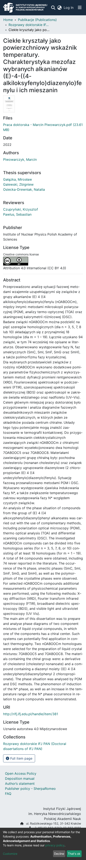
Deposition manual (19, 778)
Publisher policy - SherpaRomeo (30, 788)
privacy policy (54, 845)
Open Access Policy (20, 773)
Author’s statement (20, 783)
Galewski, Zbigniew (18, 184)
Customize (10, 853)
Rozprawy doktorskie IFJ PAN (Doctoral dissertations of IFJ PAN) (29, 25)
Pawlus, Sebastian (17, 214)
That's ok (74, 853)
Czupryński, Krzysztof (20, 209)
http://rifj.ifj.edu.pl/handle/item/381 (30, 714)
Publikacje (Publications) (37, 20)
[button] (59, 7)
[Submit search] (53, 7)
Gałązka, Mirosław (17, 179)
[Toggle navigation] (80, 8)
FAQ (8, 793)
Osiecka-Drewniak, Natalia (24, 189)
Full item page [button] (20, 758)
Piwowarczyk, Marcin (20, 159)
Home (8, 20)
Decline (59, 853)
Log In (69, 7)
